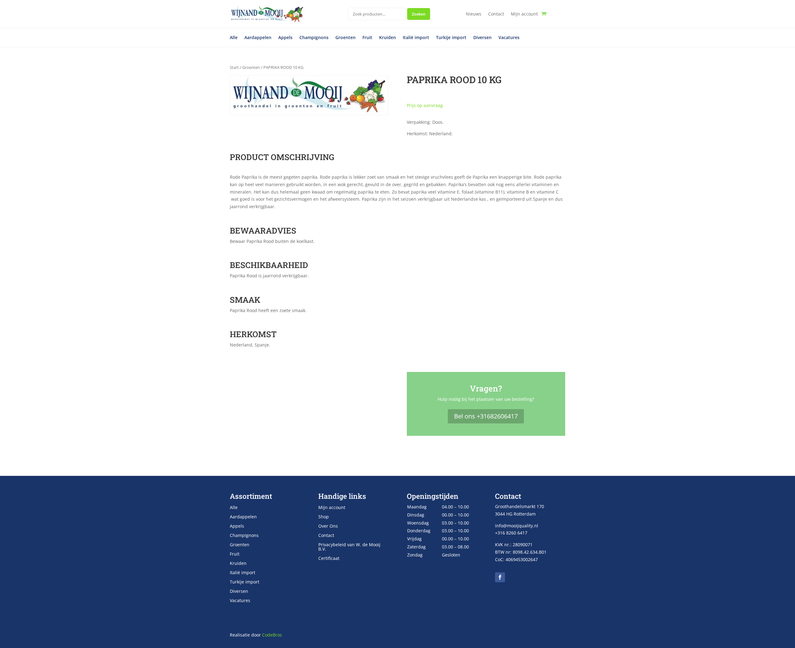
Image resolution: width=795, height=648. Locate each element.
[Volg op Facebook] (500, 577)
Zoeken (418, 14)
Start (234, 67)
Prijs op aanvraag (425, 105)
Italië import (416, 37)
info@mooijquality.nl (516, 526)
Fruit (367, 37)
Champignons (314, 37)
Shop (323, 517)
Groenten (345, 37)
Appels (285, 37)
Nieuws (473, 14)
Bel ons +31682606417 (486, 416)
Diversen (482, 37)
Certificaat (328, 558)
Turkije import (451, 37)
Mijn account (524, 14)
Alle (234, 37)
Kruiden (387, 37)
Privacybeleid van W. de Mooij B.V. (349, 547)
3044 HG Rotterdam (515, 514)
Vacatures (509, 37)
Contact (496, 14)
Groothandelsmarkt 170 (519, 506)
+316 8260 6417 (511, 533)
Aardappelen (257, 37)
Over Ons (328, 526)
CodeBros (272, 635)
